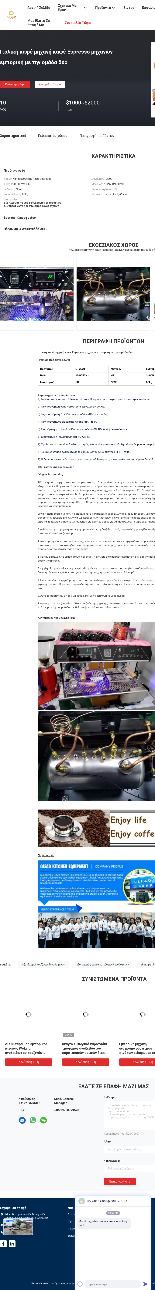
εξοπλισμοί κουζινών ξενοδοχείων (43, 964)
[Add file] (80, 1284)
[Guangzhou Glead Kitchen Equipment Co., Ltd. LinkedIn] (12, 1243)
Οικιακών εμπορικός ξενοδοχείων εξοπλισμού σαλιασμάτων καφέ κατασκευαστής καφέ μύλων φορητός (85, 1052)
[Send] (146, 1284)
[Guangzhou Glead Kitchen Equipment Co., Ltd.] (11, 14)
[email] (22, 1120)
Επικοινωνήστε (119, 1181)
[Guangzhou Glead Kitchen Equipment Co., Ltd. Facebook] (3, 1243)
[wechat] (43, 1120)
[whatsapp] (32, 1120)
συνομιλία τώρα (50, 84)
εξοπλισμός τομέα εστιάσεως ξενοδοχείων (103, 964)
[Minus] (145, 1201)
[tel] (54, 1120)
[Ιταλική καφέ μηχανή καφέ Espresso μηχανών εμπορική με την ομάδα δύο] (28, 1014)
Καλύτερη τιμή (15, 84)
